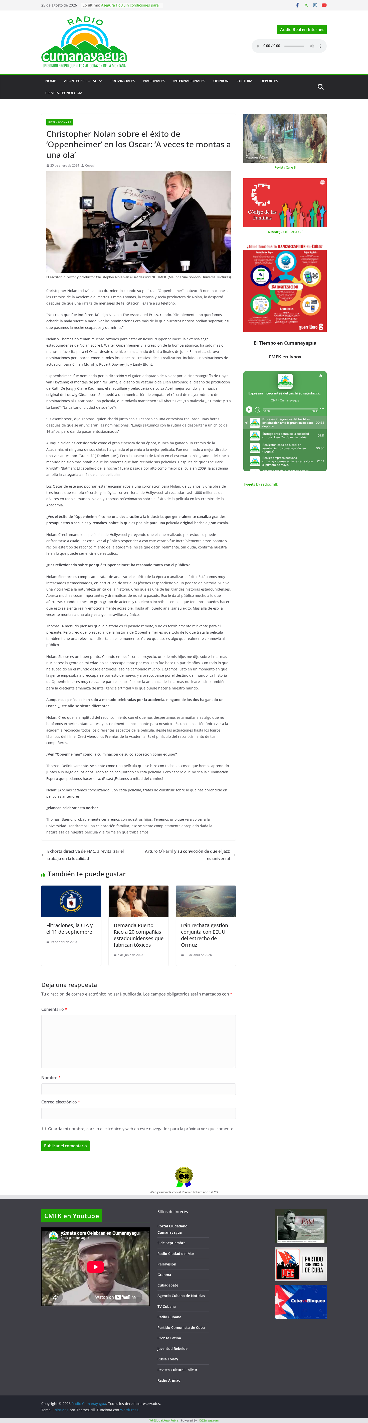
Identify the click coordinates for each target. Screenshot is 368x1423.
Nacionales (154, 80)
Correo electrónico (60, 1102)
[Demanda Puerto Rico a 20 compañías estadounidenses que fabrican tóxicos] (138, 889)
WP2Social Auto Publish (164, 1420)
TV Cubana (166, 1306)
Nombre (51, 1077)
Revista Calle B (285, 167)
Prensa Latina (169, 1338)
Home (50, 80)
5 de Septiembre (171, 1242)
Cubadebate (167, 1285)
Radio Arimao (168, 1380)
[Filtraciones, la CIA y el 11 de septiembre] (71, 889)
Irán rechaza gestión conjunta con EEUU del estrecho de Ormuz (204, 935)
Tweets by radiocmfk (260, 484)
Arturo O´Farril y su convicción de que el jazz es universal (187, 854)
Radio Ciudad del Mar (175, 1253)
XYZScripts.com (209, 1420)
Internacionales (189, 80)
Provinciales (122, 80)
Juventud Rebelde (172, 1348)
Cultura (244, 80)
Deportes (269, 80)
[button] (99, 80)
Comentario (54, 1009)
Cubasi (90, 165)
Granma (164, 1274)
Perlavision (166, 1264)
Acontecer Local (80, 80)
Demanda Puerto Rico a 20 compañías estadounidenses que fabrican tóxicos (138, 935)
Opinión (221, 80)
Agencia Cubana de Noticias (181, 1295)
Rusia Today (167, 1359)
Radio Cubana (169, 1317)
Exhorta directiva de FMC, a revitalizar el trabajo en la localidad (85, 854)
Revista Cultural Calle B (177, 1369)
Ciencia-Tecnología (63, 92)
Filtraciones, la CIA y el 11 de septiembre (69, 928)
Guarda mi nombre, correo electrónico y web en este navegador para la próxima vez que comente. (141, 1128)
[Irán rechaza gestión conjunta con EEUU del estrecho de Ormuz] (206, 889)
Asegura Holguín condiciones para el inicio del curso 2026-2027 (130, 8)
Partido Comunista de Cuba (181, 1327)
